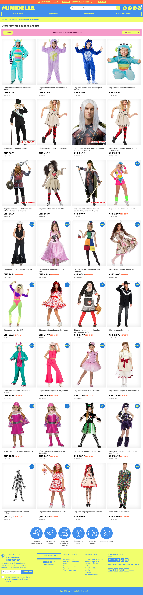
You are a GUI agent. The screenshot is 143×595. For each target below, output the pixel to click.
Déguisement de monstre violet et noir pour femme (123, 452)
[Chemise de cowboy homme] (124, 304)
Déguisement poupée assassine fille (52, 512)
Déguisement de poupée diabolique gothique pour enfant (87, 331)
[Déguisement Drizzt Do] (89, 183)
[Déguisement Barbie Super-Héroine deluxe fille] (54, 425)
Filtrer (9, 33)
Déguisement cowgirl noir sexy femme (18, 269)
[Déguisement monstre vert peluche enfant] (19, 365)
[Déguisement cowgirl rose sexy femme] (54, 365)
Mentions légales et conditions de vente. (92, 563)
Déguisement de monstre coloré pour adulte (17, 89)
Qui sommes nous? (92, 574)
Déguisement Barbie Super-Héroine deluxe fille (52, 452)
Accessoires (88, 14)
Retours (66, 568)
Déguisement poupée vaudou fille (121, 269)
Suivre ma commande (49, 563)
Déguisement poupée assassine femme (53, 330)
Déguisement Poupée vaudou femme (53, 148)
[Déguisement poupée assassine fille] (54, 486)
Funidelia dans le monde (94, 559)
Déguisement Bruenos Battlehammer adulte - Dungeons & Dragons (17, 210)
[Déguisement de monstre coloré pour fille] (54, 62)
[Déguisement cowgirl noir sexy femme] (19, 243)
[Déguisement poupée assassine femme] (54, 304)
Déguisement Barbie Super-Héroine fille (18, 451)
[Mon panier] (139, 8)
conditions (10, 579)
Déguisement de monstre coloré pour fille (53, 89)
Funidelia (4, 19)
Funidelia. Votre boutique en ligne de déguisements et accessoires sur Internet (18, 8)
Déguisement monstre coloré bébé (122, 88)
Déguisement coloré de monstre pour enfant (88, 89)
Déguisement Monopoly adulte (15, 148)
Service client (50, 556)
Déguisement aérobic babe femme (122, 209)
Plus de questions (69, 570)
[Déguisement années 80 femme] (19, 304)
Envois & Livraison (70, 566)
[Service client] (130, 8)
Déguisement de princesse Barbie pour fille (53, 270)
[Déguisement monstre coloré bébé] (124, 62)
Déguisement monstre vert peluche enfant (17, 392)
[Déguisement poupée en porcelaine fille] (124, 365)
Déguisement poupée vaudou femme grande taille (123, 149)
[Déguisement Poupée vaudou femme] (54, 122)
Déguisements (13, 19)
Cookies (87, 570)
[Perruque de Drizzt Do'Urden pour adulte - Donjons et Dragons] (89, 122)
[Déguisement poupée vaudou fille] (124, 243)
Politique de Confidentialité (90, 567)
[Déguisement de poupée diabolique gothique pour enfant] (89, 304)
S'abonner (27, 572)
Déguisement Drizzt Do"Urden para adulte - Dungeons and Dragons (87, 210)
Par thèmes (18, 14)
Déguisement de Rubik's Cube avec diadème (87, 270)
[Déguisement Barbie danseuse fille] (89, 365)
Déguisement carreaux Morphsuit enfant (16, 513)
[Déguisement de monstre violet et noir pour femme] (124, 425)
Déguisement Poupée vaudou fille (51, 209)
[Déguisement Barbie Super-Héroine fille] (19, 425)
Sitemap (88, 572)
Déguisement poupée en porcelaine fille (124, 390)
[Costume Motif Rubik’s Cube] (124, 486)
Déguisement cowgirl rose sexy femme (53, 390)
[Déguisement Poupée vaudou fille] (54, 183)
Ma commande (68, 559)
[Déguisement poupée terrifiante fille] (89, 425)
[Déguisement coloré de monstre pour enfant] (89, 62)
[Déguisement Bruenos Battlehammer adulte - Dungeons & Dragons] (19, 183)
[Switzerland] (110, 560)
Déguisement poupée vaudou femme (88, 512)
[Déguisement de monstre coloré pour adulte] (19, 62)
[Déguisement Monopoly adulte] (19, 122)
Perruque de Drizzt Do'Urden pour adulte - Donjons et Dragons (89, 149)
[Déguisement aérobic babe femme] (124, 183)
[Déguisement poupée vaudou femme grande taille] (124, 122)
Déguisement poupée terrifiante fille (87, 451)
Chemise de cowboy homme (119, 330)
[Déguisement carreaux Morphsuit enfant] (19, 486)
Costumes (53, 14)
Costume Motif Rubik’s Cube (119, 512)
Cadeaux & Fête (123, 14)
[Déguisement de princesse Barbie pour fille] (54, 243)
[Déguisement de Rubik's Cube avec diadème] (89, 243)
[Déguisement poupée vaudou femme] (89, 486)
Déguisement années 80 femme (15, 330)
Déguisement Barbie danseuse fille (87, 390)
